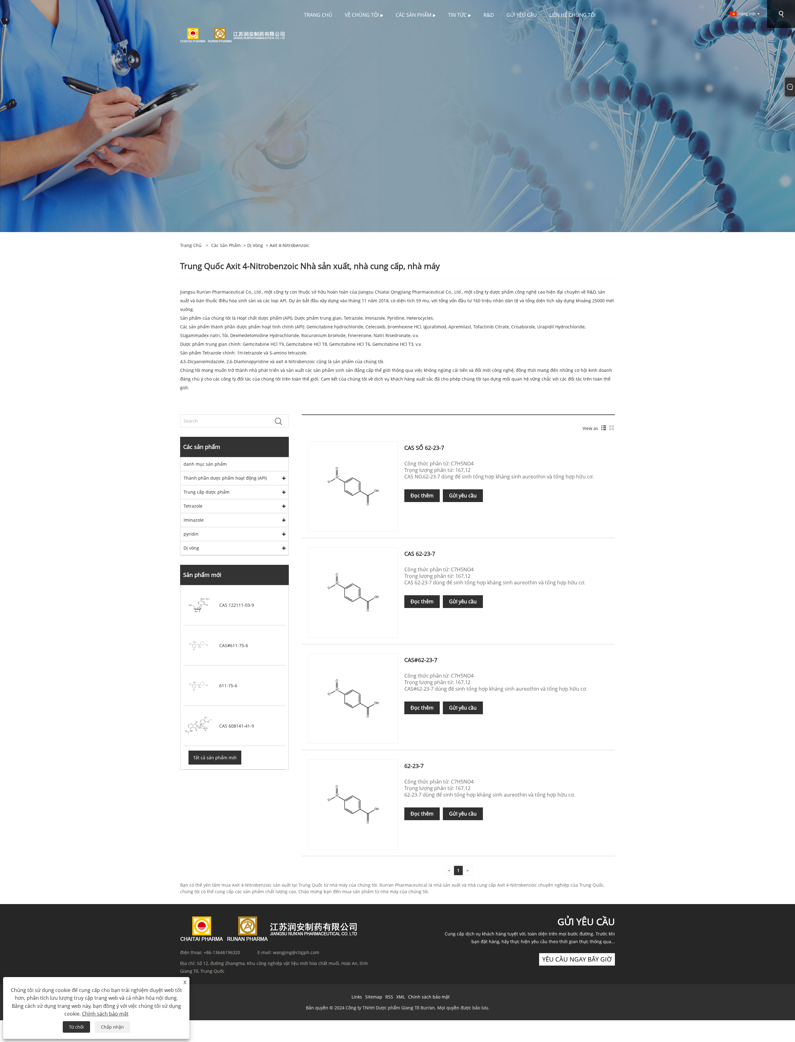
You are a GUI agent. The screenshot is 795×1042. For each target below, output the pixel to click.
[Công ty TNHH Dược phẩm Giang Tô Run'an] (232, 35)
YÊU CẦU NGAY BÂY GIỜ (577, 959)
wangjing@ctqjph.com (296, 952)
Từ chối (76, 1027)
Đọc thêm (422, 495)
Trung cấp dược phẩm (206, 492)
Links (357, 997)
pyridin (191, 534)
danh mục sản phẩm (205, 464)
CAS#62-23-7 (420, 660)
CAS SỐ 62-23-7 (424, 447)
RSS (389, 997)
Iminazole (194, 520)
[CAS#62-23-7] (353, 698)
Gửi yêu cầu (463, 495)
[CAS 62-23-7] (353, 592)
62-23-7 (414, 766)
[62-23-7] (353, 804)
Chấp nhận (112, 1027)
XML (400, 997)
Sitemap (373, 997)
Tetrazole (193, 506)
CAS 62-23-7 (419, 553)
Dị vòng (255, 245)
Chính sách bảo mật (429, 997)
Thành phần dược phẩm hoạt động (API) (225, 478)
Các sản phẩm (226, 245)
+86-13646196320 (222, 952)
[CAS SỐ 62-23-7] (353, 486)
